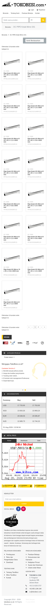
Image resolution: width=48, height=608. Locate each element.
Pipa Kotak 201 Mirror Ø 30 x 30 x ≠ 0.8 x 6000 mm (35, 238)
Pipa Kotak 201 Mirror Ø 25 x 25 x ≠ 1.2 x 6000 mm (11, 238)
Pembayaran (10, 554)
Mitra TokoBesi (11, 575)
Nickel (9, 440)
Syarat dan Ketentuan (35, 565)
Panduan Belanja (27, 13)
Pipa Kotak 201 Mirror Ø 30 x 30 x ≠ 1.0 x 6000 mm (35, 271)
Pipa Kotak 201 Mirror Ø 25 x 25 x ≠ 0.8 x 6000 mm (11, 205)
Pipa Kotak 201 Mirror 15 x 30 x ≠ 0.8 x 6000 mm (12, 270)
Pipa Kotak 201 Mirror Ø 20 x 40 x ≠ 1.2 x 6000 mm (35, 173)
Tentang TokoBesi (12, 572)
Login (32, 10)
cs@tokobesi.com (35, 592)
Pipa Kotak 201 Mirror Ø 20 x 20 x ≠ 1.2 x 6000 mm (11, 140)
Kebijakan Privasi (33, 562)
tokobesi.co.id (9, 602)
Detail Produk (14, 67)
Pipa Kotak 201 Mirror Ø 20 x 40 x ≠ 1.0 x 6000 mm (11, 173)
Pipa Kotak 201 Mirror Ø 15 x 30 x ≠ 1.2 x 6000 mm (35, 74)
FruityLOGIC (30, 602)
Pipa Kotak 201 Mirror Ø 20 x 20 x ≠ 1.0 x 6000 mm (35, 107)
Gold (38, 440)
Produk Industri (8, 357)
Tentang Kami (15, 13)
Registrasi (41, 10)
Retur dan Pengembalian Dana (11, 558)
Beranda (5, 13)
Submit (24, 504)
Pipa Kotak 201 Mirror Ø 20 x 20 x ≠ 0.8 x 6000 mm (11, 107)
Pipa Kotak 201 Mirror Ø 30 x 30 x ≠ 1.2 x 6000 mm (11, 303)
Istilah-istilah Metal (34, 568)
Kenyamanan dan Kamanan (33, 558)
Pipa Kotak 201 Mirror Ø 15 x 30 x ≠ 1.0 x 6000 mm (11, 74)
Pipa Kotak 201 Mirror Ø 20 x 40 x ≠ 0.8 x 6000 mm (35, 140)
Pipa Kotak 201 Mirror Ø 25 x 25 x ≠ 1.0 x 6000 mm (35, 205)
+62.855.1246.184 (35, 589)
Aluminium (24, 440)
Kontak (37, 13)
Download (9, 562)
